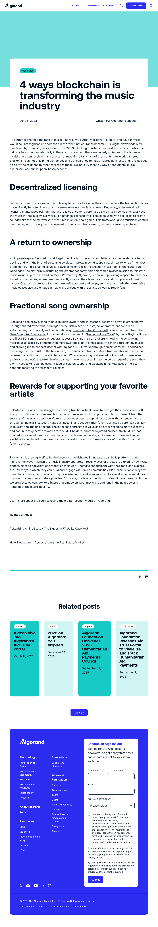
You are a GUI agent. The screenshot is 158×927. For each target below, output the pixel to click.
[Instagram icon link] (49, 885)
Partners (24, 845)
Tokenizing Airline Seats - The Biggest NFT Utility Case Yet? (49, 528)
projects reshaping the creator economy (60, 500)
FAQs (22, 849)
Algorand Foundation (124, 120)
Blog (22, 826)
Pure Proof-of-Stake (28, 764)
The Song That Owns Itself (90, 330)
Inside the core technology (28, 773)
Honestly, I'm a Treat (100, 334)
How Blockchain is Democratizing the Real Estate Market (47, 542)
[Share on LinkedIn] (146, 577)
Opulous (57, 418)
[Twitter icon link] (21, 885)
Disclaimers (80, 906)
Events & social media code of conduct (60, 818)
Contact (56, 809)
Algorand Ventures (62, 804)
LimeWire (117, 262)
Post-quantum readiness (27, 786)
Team (55, 794)
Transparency (59, 790)
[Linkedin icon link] (43, 885)
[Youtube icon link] (36, 885)
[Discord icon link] (28, 885)
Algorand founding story (30, 838)
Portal (23, 812)
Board (55, 799)
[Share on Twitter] (140, 577)
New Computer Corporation (28, 334)
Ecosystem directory (58, 764)
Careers (56, 785)
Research (25, 797)
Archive (56, 831)
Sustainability (27, 792)
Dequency (110, 207)
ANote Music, (127, 431)
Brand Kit (25, 831)
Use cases (27, 70)
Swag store (58, 826)
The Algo (25, 779)
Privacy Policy (95, 857)
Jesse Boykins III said (78, 338)
